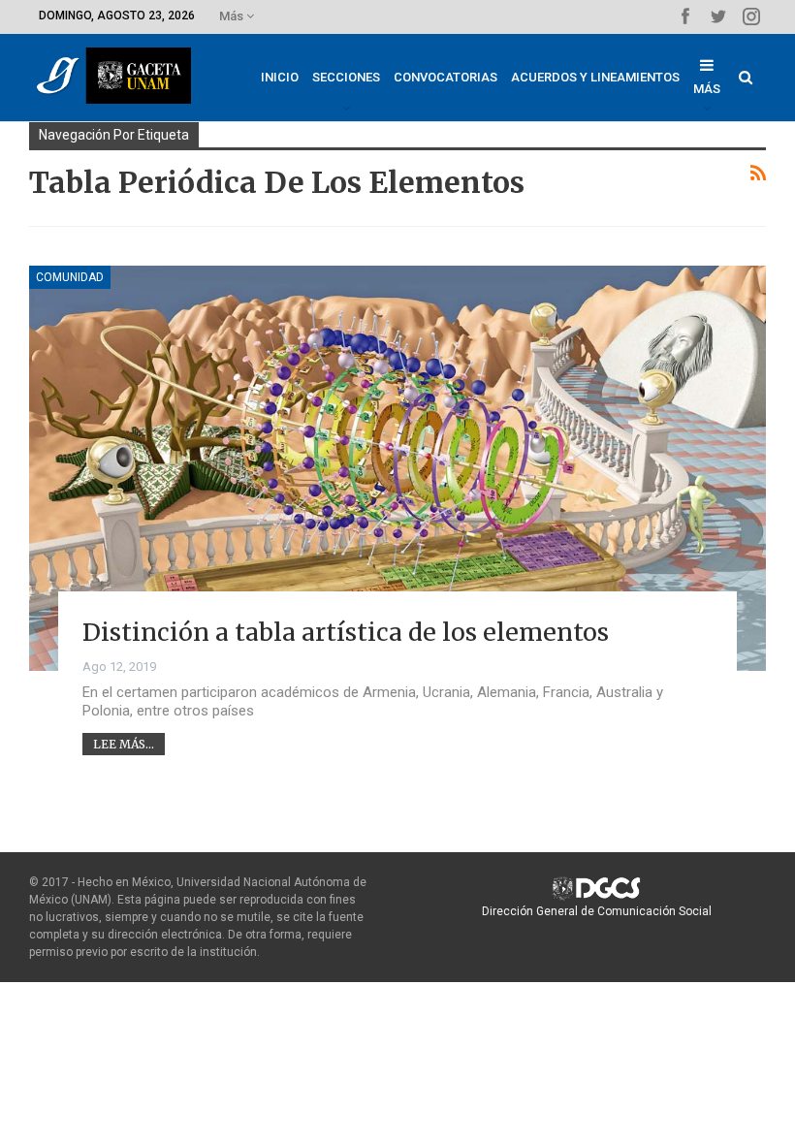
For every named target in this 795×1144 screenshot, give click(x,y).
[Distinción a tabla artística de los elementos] (397, 468)
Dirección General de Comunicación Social (597, 911)
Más (232, 16)
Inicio (280, 77)
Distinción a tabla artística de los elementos (345, 632)
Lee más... (123, 744)
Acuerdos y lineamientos (595, 77)
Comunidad (70, 277)
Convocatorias (445, 77)
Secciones (346, 77)
